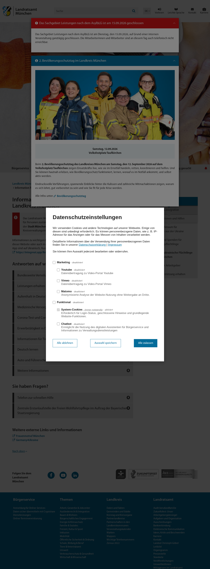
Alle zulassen (145, 343)
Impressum (115, 244)
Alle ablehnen (65, 343)
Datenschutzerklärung (92, 244)
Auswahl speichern (105, 343)
